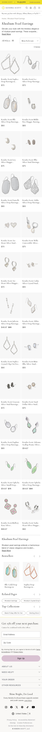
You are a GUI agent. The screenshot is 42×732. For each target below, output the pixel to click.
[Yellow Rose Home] (21, 2)
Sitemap (13, 723)
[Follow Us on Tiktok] (27, 707)
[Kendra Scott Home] (7, 2)
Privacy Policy (18, 652)
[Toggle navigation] (38, 8)
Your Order (8, 679)
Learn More (28, 700)
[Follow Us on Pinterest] (22, 707)
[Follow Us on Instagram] (6, 707)
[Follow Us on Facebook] (11, 707)
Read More (6, 34)
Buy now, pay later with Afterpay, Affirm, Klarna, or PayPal (20, 13)
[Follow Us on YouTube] (33, 707)
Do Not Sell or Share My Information (21, 726)
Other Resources (11, 685)
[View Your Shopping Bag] (35, 8)
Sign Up (21, 658)
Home (4, 19)
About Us (7, 666)
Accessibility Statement (26, 720)
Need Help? (8, 672)
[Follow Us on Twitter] (17, 707)
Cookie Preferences (24, 723)
